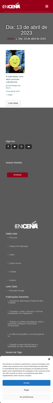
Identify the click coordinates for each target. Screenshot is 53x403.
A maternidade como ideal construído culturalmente (14, 79)
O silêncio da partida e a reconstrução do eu (26, 335)
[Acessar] (17, 195)
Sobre (12, 255)
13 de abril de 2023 (13, 91)
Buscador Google (17, 290)
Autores (13, 280)
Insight (10, 95)
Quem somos (15, 263)
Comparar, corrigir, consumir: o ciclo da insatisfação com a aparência (25, 312)
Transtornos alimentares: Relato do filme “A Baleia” (25, 302)
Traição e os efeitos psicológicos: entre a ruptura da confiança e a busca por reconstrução (26, 324)
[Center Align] (8, 146)
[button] (49, 359)
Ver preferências (26, 397)
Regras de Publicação (19, 246)
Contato (13, 272)
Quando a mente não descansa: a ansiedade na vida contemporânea (23, 345)
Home (10, 38)
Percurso (13, 238)
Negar (26, 390)
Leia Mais (13, 103)
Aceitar (26, 383)
